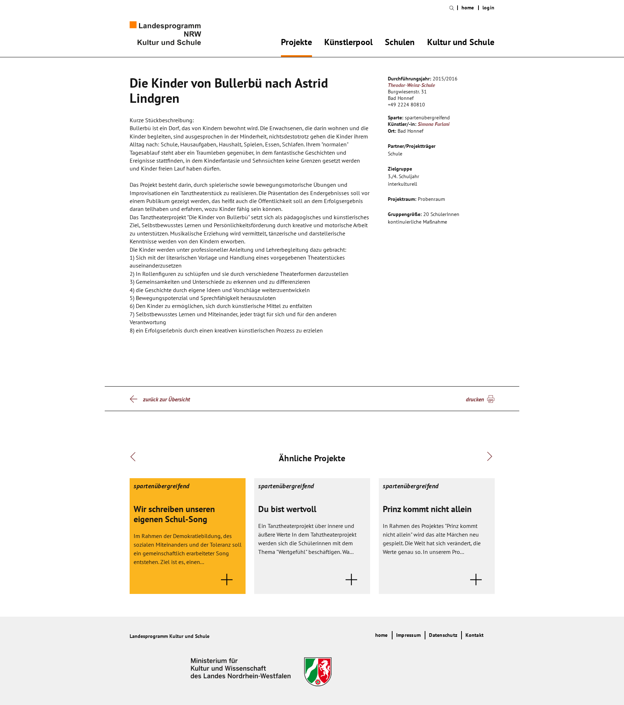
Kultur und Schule (460, 43)
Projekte (296, 43)
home (468, 7)
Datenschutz (443, 635)
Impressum (408, 635)
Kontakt (474, 635)
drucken (475, 399)
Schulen (400, 43)
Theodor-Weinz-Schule (411, 85)
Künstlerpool (348, 43)
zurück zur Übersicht (166, 399)
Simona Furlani (434, 124)
